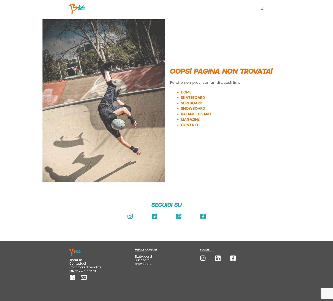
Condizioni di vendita (85, 267)
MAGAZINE (190, 119)
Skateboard (143, 256)
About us (76, 260)
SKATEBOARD (193, 97)
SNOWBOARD (193, 108)
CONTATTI (190, 124)
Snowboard (143, 264)
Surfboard (142, 260)
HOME (186, 92)
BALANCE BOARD (196, 113)
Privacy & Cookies (82, 271)
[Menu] (262, 8)
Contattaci (77, 264)
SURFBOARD (191, 103)
